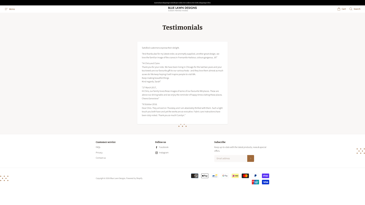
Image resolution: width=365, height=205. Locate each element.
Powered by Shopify (134, 178)
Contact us (101, 157)
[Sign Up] (250, 158)
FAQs (98, 147)
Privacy (99, 152)
